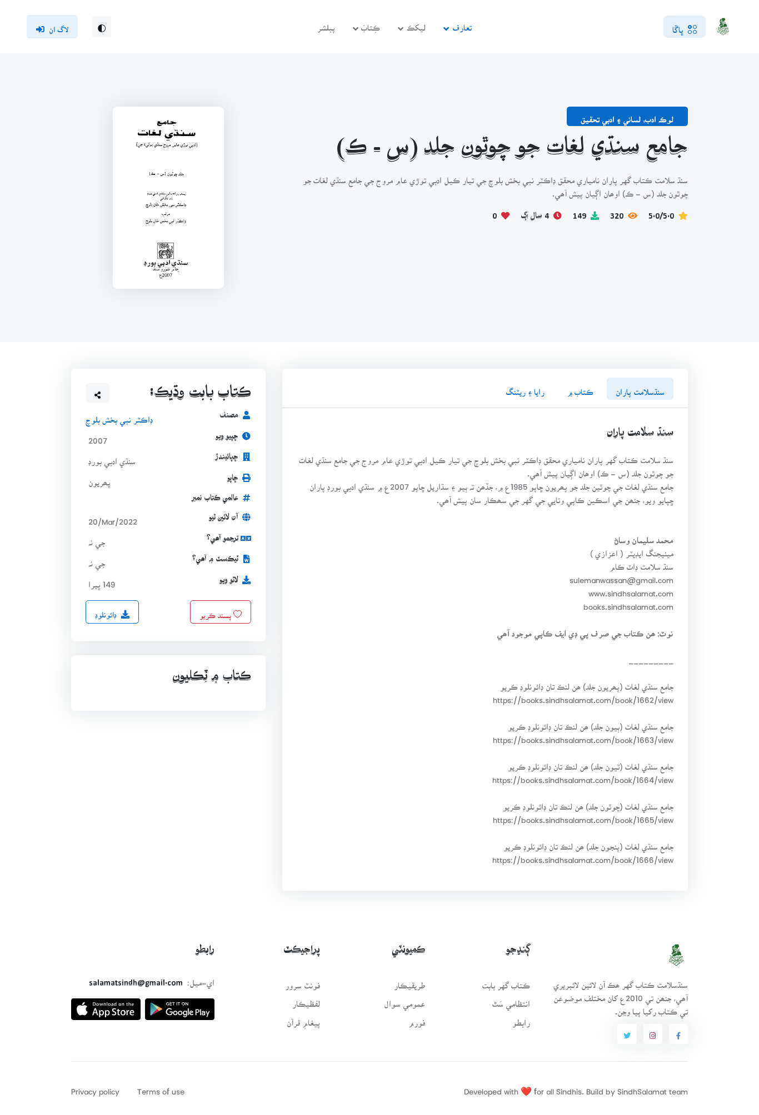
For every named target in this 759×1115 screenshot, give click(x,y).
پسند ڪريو (216, 611)
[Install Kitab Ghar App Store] (106, 1004)
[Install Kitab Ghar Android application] (179, 1004)
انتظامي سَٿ (511, 1000)
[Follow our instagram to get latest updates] (652, 1034)
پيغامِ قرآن (303, 1019)
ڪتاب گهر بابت (506, 982)
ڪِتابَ (370, 24)
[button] (98, 393)
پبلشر (326, 24)
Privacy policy (95, 1088)
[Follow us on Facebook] (678, 1034)
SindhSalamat (642, 1088)
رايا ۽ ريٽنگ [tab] (525, 388)
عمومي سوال (404, 1000)
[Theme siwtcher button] (101, 26)
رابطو (521, 1019)
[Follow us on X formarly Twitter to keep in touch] (626, 1034)
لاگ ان (58, 26)
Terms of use (160, 1088)
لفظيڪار (306, 1000)
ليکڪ (416, 24)
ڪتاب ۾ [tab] (580, 388)
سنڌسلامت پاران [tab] (640, 388)
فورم (416, 1019)
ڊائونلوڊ (106, 611)
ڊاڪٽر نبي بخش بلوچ (119, 416)
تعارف (462, 24)
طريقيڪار (409, 982)
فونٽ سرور (302, 982)
